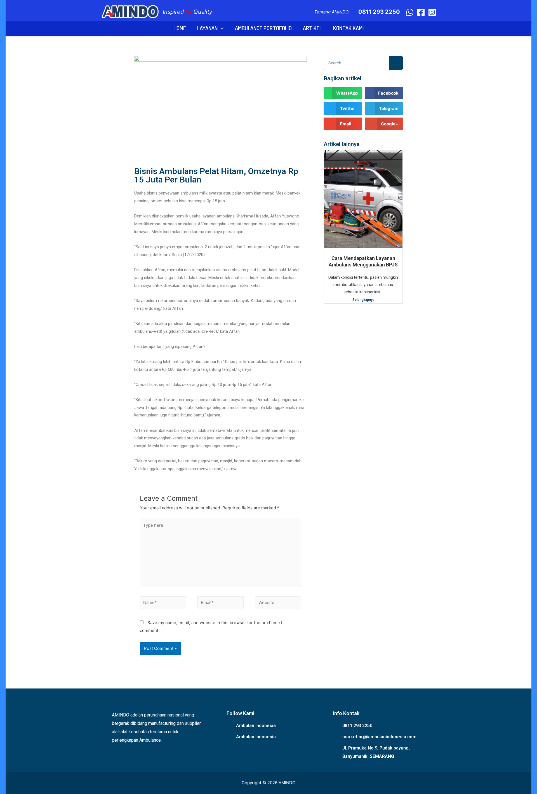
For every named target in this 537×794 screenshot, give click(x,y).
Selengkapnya (363, 300)
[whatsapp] (410, 12)
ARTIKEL (312, 28)
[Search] (396, 63)
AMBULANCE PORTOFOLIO (263, 28)
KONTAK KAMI (348, 28)
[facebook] (421, 12)
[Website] (278, 603)
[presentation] (221, 28)
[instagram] (432, 12)
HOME (179, 28)
